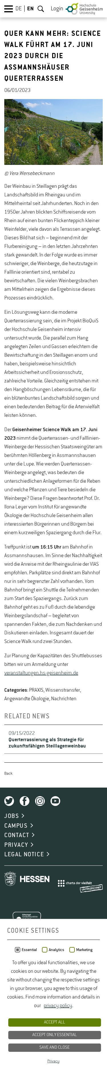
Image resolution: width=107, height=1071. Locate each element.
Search (41, 9)
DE (18, 9)
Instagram (40, 801)
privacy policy (58, 1006)
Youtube (55, 801)
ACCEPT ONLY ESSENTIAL (54, 1035)
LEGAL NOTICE (24, 854)
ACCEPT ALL (54, 1022)
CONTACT (16, 835)
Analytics (56, 950)
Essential (29, 950)
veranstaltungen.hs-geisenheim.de (41, 673)
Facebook (24, 801)
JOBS (11, 816)
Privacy (53, 1061)
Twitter (9, 801)
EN (30, 9)
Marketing (84, 950)
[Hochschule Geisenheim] (84, 9)
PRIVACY (16, 845)
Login (57, 9)
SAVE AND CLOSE (54, 1047)
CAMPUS (16, 826)
